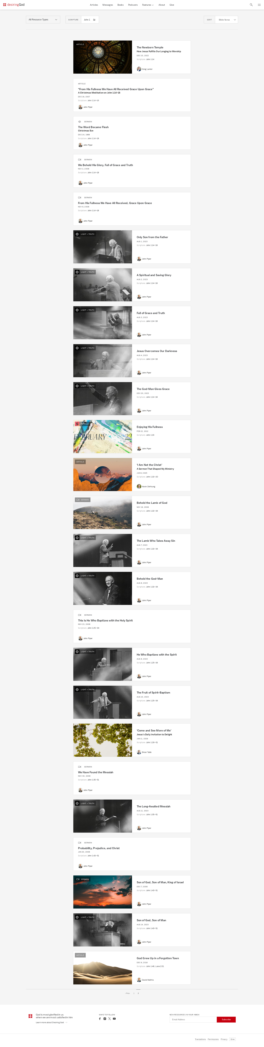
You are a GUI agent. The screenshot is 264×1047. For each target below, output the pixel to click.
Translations (200, 1039)
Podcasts (133, 4)
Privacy (224, 1039)
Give (172, 4)
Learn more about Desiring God (50, 1022)
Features (146, 4)
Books (120, 4)
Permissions (213, 1039)
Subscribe (226, 1019)
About (162, 4)
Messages (108, 4)
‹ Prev (127, 993)
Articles (94, 4)
